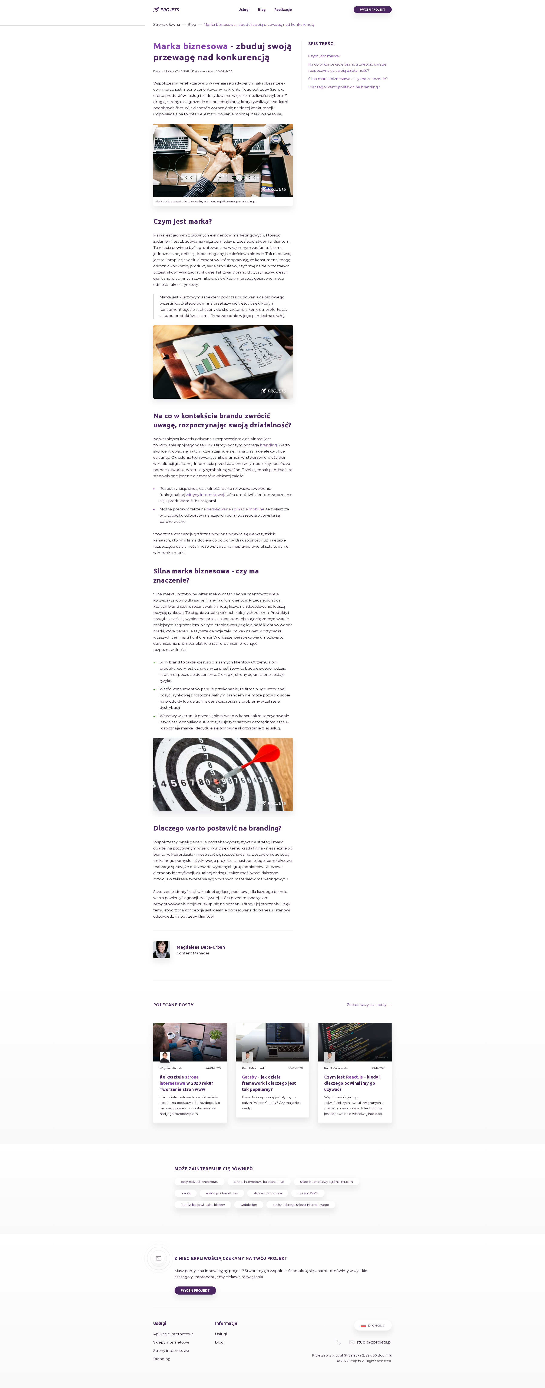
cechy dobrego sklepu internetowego (301, 1205)
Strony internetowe (171, 1350)
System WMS (308, 1193)
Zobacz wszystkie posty (367, 1005)
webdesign (249, 1205)
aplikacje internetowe (222, 1193)
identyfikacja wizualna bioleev (203, 1205)
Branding (162, 1359)
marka (185, 1193)
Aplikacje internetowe (173, 1334)
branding (268, 445)
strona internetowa (268, 1193)
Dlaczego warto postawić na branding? (344, 87)
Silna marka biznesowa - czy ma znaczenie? (348, 79)
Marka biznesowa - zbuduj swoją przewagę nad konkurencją (259, 24)
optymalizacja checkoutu (199, 1182)
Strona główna (166, 24)
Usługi (244, 9)
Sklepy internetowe (171, 1342)
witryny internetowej (205, 495)
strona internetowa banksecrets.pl (259, 1182)
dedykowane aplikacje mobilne (235, 509)
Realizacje (283, 9)
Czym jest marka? (324, 56)
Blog (262, 9)
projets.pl (376, 1325)
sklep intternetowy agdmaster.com (326, 1182)
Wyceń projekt (372, 9)
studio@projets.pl (374, 1342)
